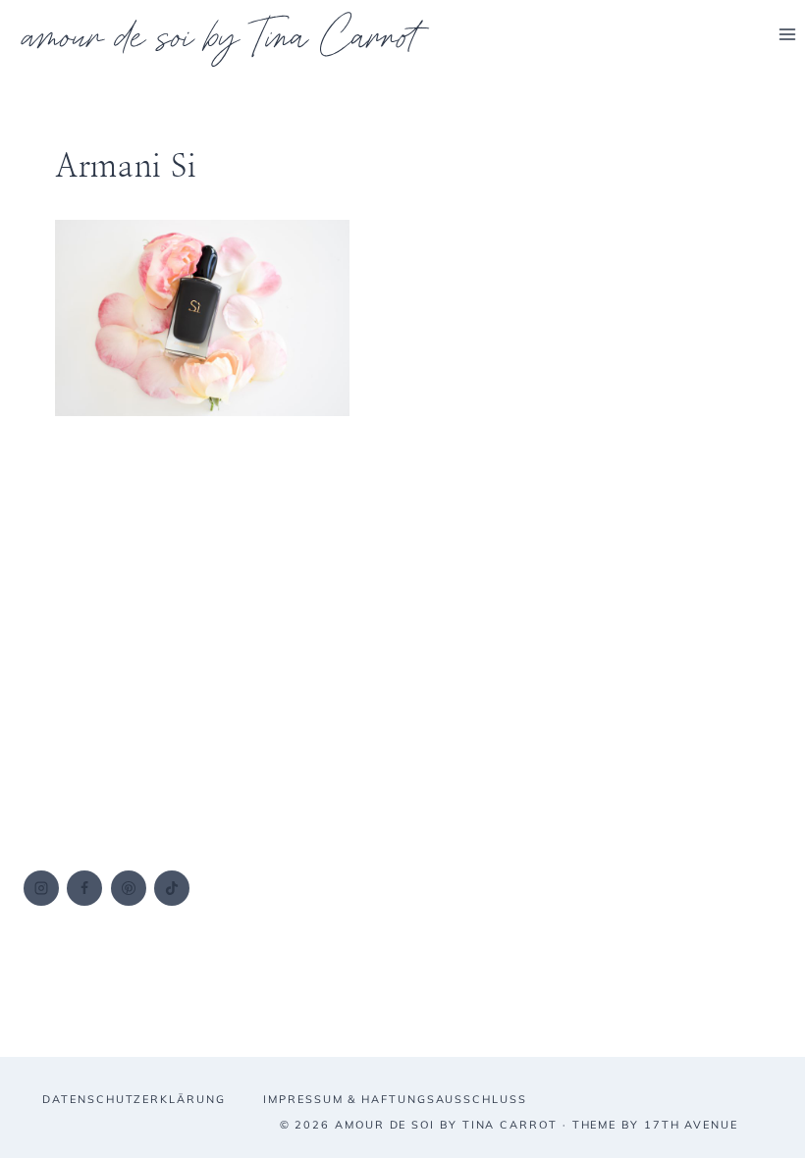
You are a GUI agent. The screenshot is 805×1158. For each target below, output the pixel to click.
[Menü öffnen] (787, 34)
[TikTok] (171, 888)
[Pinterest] (128, 888)
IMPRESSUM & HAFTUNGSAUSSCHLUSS (395, 1099)
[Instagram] (41, 888)
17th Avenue (691, 1125)
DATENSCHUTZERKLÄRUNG (133, 1099)
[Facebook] (84, 888)
